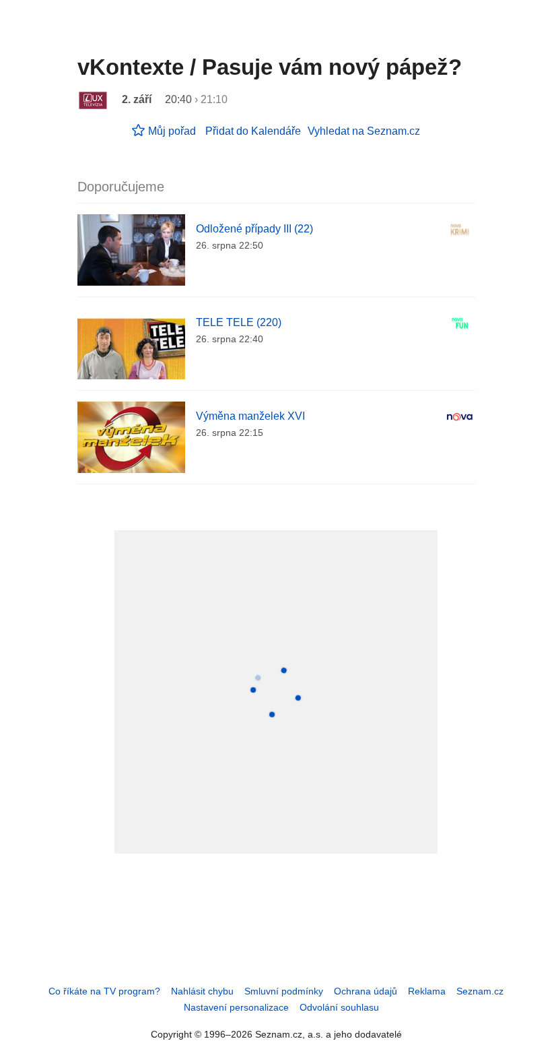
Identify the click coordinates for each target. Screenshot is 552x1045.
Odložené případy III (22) (254, 228)
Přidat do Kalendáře (253, 131)
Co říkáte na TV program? (104, 991)
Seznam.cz (480, 991)
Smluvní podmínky (283, 991)
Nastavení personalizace (236, 1007)
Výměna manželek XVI (250, 416)
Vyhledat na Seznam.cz (364, 131)
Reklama (427, 991)
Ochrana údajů (365, 991)
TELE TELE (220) (238, 322)
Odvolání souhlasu (339, 1007)
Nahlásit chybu (202, 991)
